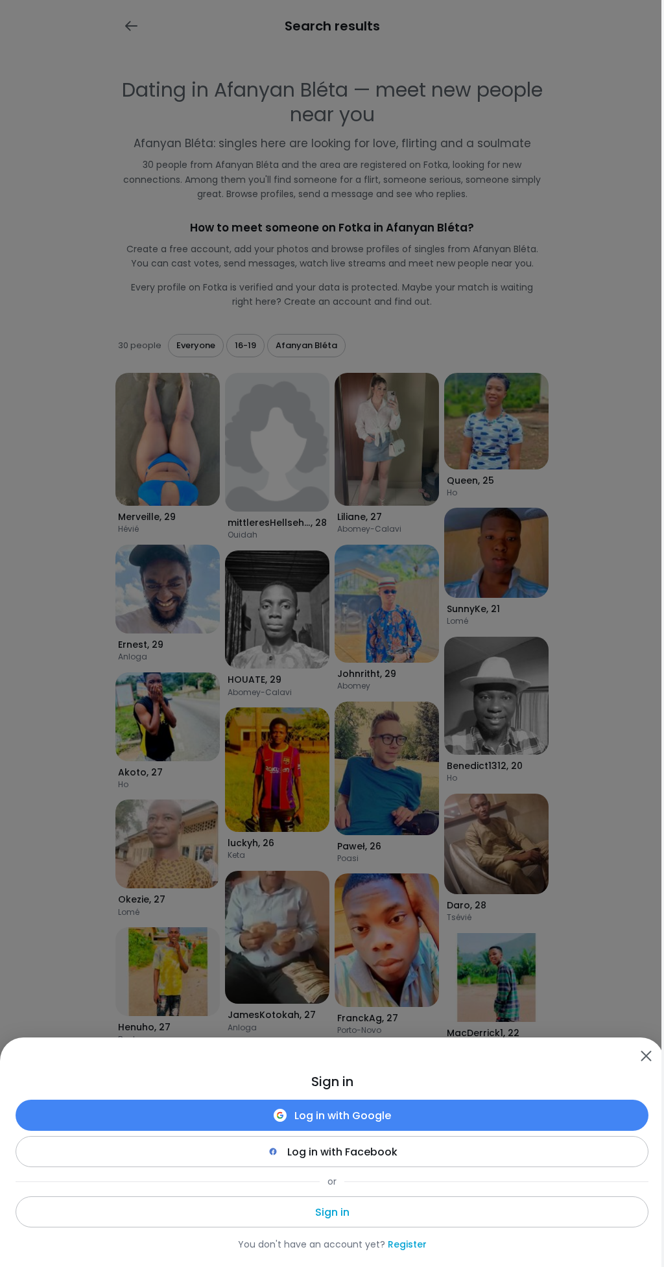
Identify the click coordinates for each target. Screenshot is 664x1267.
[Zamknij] (646, 1056)
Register (407, 1244)
